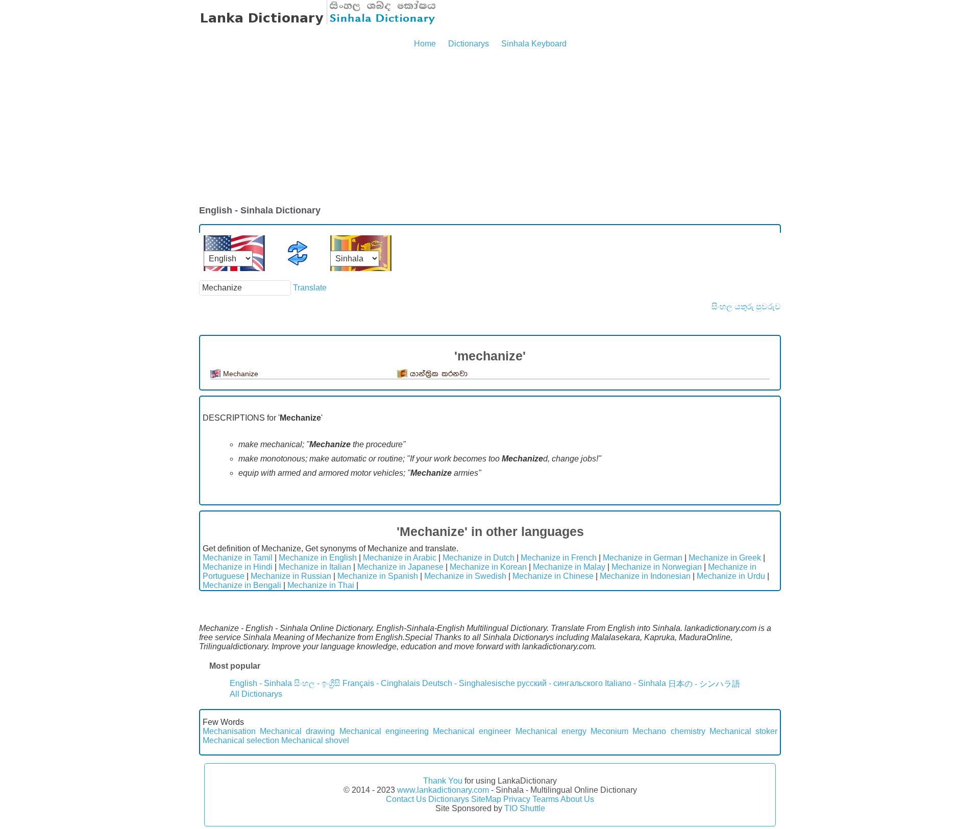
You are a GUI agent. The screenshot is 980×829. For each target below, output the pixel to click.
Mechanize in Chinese (553, 576)
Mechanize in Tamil (238, 557)
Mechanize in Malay (569, 567)
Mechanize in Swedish (465, 576)
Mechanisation (229, 731)
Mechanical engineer (472, 731)
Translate (310, 287)
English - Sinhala (261, 683)
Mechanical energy (551, 731)
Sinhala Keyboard (534, 43)
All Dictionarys (256, 694)
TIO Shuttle (524, 808)
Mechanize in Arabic (399, 557)
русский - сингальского (560, 683)
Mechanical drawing (297, 731)
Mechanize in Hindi (238, 567)
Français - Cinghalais (381, 683)
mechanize (240, 374)
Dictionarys (468, 43)
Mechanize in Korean (488, 567)
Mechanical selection (241, 740)
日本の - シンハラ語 (704, 683)
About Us (577, 799)
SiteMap (486, 799)
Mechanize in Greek (725, 557)
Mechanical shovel (315, 740)
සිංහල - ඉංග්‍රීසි (317, 683)
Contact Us (406, 799)
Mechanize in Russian (291, 576)
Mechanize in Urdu (731, 576)
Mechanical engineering (384, 731)
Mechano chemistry (668, 731)
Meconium (609, 731)
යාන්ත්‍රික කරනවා (439, 374)
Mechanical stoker (743, 731)
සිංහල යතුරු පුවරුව (746, 306)
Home (425, 43)
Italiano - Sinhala (635, 683)
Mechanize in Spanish (377, 576)
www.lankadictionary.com (443, 790)
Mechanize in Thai (320, 585)
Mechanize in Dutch (478, 557)
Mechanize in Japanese (400, 567)
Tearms (545, 799)
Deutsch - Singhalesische (468, 683)
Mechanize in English (318, 557)
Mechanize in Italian (315, 567)
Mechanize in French (559, 557)
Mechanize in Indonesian (645, 576)
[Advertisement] (490, 127)
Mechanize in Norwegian (656, 567)
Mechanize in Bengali (242, 585)
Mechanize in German (642, 557)
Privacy (516, 799)
